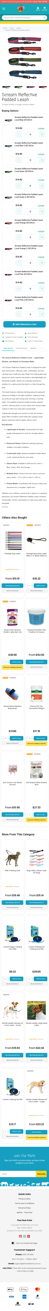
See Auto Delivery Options (36, 1137)
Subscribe (41, 1174)
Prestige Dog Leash (12, 554)
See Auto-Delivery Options (12, 667)
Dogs (12, 28)
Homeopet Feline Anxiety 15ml (36, 783)
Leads (18, 28)
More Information (13, 591)
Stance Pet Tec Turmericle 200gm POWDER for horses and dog (36, 707)
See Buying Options (12, 586)
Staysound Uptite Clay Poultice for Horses (36, 631)
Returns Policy (24, 1208)
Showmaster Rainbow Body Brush (12, 707)
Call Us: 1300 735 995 (39, 2)
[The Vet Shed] (21, 8)
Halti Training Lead (12, 870)
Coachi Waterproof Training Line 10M (37, 948)
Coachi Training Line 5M (12, 1099)
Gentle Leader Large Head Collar (36, 1024)
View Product (36, 1132)
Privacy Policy (24, 1199)
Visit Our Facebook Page (26, 1243)
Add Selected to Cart (26, 324)
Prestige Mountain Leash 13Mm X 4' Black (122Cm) (36, 555)
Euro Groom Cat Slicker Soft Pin (12, 783)
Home (5, 28)
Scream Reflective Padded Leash (17, 30)
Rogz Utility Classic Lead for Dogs (36, 871)
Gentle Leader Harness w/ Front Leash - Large (36, 1100)
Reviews (33, 348)
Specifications (21, 348)
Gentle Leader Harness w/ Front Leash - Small (12, 1024)
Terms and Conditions (24, 1203)
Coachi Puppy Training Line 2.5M (12, 948)
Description (8, 348)
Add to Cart (40, 586)
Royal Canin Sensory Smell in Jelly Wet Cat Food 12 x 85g (13, 631)
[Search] (44, 17)
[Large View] (6, 87)
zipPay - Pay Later (24, 1212)
